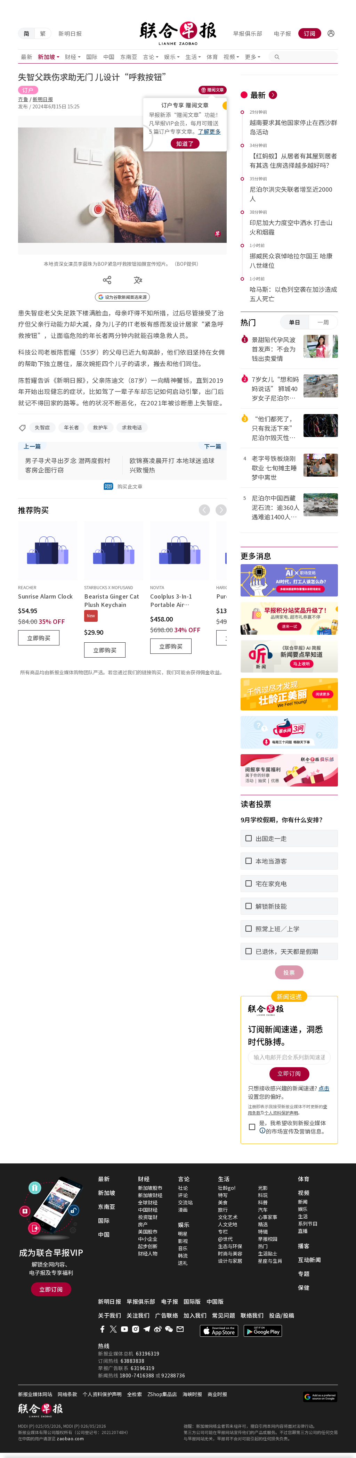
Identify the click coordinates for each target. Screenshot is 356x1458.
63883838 (132, 1360)
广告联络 (166, 1315)
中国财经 (147, 1209)
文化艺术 (227, 1216)
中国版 (215, 1301)
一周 (323, 322)
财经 (70, 56)
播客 (303, 1246)
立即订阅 (51, 1289)
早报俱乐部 (247, 33)
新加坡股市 (150, 1187)
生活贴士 (267, 1253)
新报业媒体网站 (35, 1394)
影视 (183, 1240)
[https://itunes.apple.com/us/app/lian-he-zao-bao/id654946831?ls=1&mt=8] (219, 1331)
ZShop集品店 (162, 1394)
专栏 (223, 1231)
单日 (295, 322)
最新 (26, 56)
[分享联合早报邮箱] (180, 1329)
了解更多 (209, 131)
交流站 (185, 1202)
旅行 (223, 1209)
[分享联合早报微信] (169, 1329)
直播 (303, 1230)
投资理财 (147, 1216)
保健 (303, 1287)
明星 (183, 1233)
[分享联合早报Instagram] (135, 1329)
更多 (250, 56)
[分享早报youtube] (124, 1329)
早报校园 (267, 1238)
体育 (212, 56)
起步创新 (147, 1246)
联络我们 (252, 1315)
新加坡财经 (150, 1195)
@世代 (225, 1238)
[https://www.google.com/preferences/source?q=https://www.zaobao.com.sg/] (320, 1396)
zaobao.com (70, 1438)
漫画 (183, 1209)
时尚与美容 (230, 1253)
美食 (223, 1202)
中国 (109, 56)
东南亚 (129, 56)
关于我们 (109, 1315)
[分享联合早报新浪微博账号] (158, 1329)
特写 (223, 1195)
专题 (303, 1273)
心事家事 (267, 1216)
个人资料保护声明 (102, 1394)
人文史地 (227, 1224)
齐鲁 (23, 99)
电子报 (282, 33)
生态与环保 (230, 1246)
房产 (143, 1224)
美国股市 (147, 1231)
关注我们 (138, 1315)
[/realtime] (273, 95)
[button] (331, 33)
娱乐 (170, 56)
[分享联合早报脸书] (102, 1329)
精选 (263, 1224)
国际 (92, 56)
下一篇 (212, 446)
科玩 (263, 1195)
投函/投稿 (281, 1315)
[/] (178, 33)
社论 (183, 1187)
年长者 (71, 427)
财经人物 (147, 1253)
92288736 (173, 1375)
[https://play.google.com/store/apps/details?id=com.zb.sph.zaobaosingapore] (263, 1331)
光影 (263, 1187)
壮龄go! (226, 1187)
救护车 (100, 427)
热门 (263, 1246)
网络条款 (67, 1394)
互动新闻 (309, 1259)
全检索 (134, 1394)
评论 (183, 1195)
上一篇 (32, 446)
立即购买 (39, 638)
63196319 (148, 1353)
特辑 (263, 1231)
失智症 (42, 427)
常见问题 (223, 1315)
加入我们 (195, 1315)
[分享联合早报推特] (113, 1329)
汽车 (263, 1209)
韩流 (183, 1255)
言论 (148, 56)
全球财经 (147, 1202)
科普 (263, 1202)
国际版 (192, 1301)
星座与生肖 (270, 1260)
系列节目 (307, 1223)
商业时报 (217, 1394)
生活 (191, 56)
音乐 (183, 1248)
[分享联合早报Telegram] (147, 1329)
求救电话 (132, 427)
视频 (229, 56)
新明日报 (70, 33)
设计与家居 (230, 1260)
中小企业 (147, 1238)
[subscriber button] (331, 33)
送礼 (183, 1262)
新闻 (303, 1201)
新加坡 (46, 56)
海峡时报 (192, 1394)
